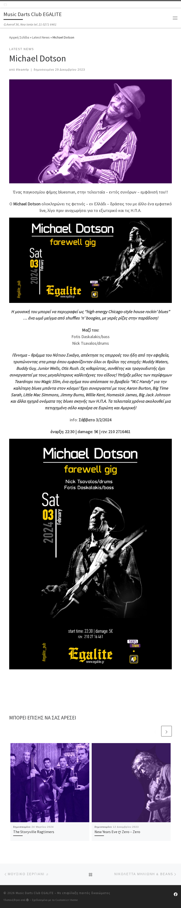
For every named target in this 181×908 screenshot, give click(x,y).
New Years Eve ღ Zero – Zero (117, 831)
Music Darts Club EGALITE (35, 893)
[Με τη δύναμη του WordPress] (27, 900)
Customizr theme (66, 900)
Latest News (41, 37)
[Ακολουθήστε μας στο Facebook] (5, 4)
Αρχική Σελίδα (19, 37)
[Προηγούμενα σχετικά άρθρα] (155, 731)
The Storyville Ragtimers (33, 831)
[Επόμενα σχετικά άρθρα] (166, 731)
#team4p (22, 69)
